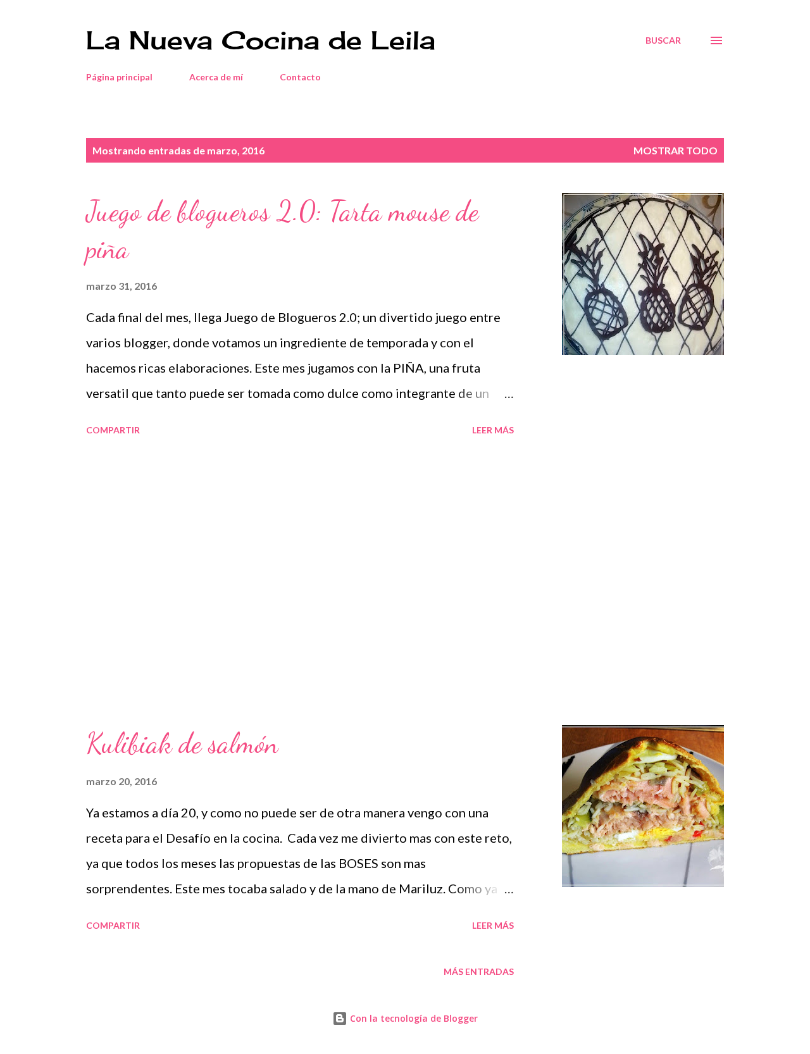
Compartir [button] (113, 430)
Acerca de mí (216, 76)
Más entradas (479, 971)
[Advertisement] (300, 582)
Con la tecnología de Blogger (412, 1018)
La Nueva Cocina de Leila (260, 40)
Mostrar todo (675, 150)
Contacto (300, 76)
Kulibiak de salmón (182, 743)
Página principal (119, 76)
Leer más (493, 430)
